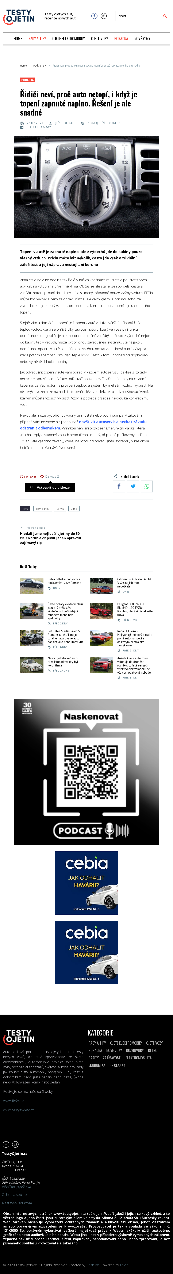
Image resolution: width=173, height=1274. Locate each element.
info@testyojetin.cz (16, 1186)
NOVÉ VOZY (114, 1050)
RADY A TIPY (97, 1043)
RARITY (94, 1057)
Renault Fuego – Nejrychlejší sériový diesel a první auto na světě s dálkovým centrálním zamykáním (134, 638)
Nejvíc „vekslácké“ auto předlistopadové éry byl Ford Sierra (63, 662)
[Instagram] (104, 16)
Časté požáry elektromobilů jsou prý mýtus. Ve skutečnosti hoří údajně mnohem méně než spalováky (65, 611)
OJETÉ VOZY (154, 1043)
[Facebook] (94, 16)
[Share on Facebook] (119, 486)
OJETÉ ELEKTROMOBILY (126, 1043)
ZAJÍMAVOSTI (112, 1057)
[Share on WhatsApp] (147, 486)
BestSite (92, 1265)
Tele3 (124, 1265)
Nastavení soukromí (17, 1203)
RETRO (152, 1050)
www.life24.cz (13, 1100)
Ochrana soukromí (16, 1194)
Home (23, 65)
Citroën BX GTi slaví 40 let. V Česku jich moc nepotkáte (134, 583)
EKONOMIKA (97, 1065)
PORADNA (95, 1050)
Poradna (27, 80)
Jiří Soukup (65, 123)
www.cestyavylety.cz (19, 1110)
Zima (74, 509)
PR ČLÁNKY (117, 1065)
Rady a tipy (39, 65)
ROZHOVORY (135, 1050)
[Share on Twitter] (133, 486)
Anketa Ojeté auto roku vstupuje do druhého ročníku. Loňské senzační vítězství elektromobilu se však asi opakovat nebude (134, 665)
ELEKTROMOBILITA (139, 1057)
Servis (60, 509)
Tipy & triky (42, 509)
